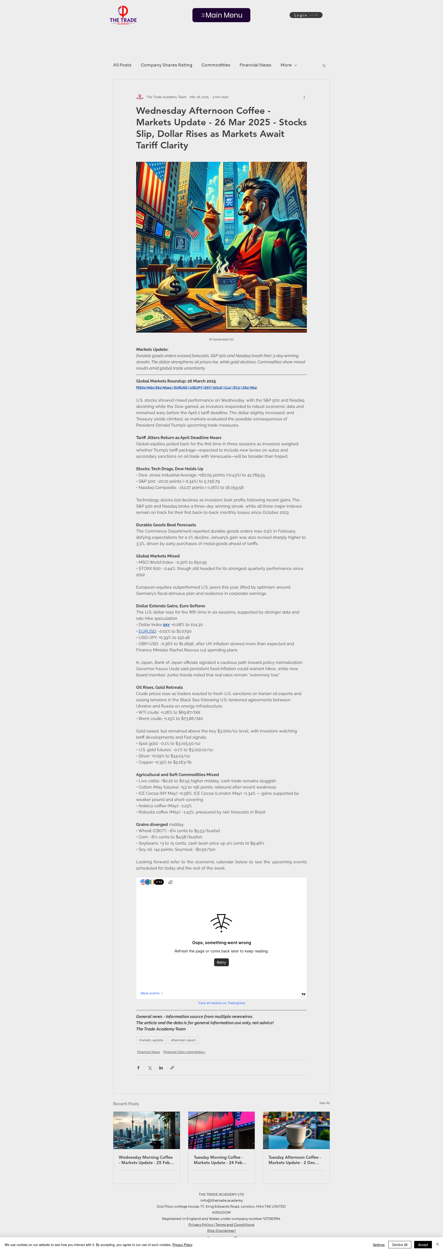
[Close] (437, 1244)
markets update (151, 1040)
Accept (423, 1244)
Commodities (215, 65)
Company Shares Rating (166, 65)
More (286, 65)
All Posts (122, 65)
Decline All (399, 1244)
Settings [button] (379, 1244)
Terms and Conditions (235, 1224)
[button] (324, 65)
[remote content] (221, 942)
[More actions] (304, 97)
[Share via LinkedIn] (161, 1067)
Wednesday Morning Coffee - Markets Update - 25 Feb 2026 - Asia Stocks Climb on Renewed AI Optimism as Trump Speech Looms (146, 1160)
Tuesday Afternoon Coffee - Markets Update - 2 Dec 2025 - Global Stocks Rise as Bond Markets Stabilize (296, 1160)
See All (324, 1103)
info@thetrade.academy (221, 1200)
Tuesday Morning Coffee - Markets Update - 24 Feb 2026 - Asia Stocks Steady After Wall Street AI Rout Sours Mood (219, 1160)
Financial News (255, 65)
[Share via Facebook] (138, 1067)
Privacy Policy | (202, 1224)
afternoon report (183, 1040)
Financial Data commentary (184, 1052)
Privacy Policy (182, 1244)
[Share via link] (172, 1067)
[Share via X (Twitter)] (149, 1067)
